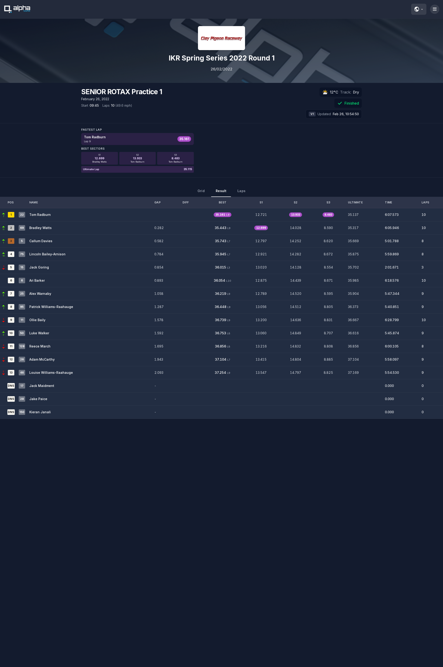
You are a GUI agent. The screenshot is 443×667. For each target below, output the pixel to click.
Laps (241, 191)
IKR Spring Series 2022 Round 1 (222, 58)
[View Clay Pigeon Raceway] (221, 38)
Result (221, 191)
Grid (201, 191)
